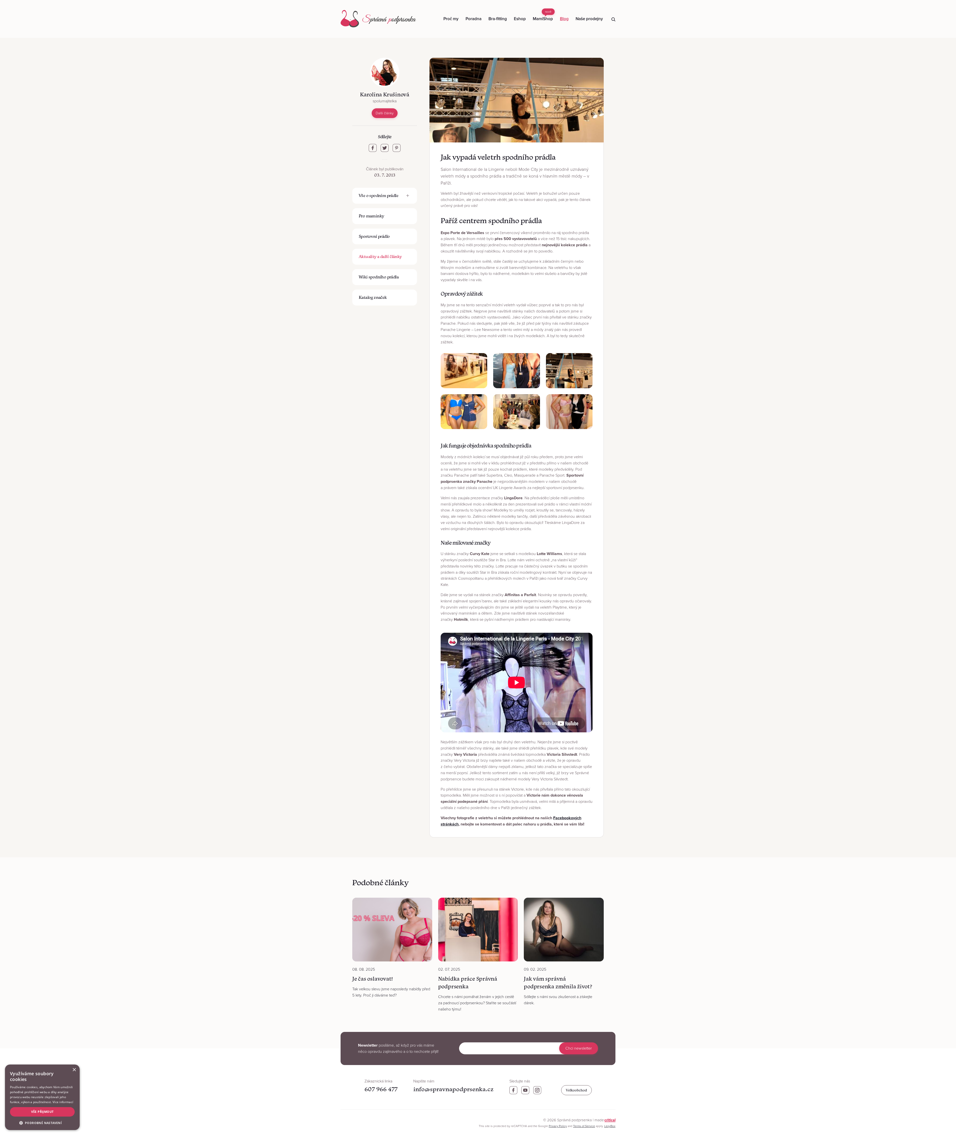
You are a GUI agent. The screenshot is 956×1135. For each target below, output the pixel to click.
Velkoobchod (576, 1090)
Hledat (613, 19)
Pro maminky (371, 216)
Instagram (537, 1090)
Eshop (520, 18)
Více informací (63, 1102)
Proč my (451, 18)
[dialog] (42, 1097)
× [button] (74, 1070)
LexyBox (609, 1126)
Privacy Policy (558, 1126)
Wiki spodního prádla (379, 277)
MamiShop (543, 15)
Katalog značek (373, 297)
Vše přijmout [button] (42, 1112)
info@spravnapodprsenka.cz (453, 1089)
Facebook (513, 1090)
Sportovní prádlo (374, 236)
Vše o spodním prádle (378, 195)
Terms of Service (584, 1126)
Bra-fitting (497, 18)
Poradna (473, 18)
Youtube (525, 1090)
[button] (42, 1122)
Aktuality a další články (380, 256)
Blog (564, 18)
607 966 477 (380, 1089)
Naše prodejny (589, 18)
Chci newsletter (578, 1048)
